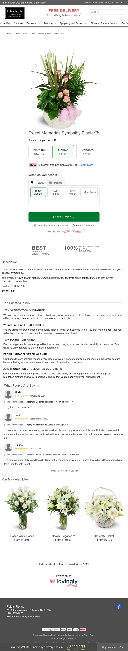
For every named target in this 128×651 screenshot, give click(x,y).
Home (9, 33)
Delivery (40, 182)
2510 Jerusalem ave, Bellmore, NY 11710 (29, 610)
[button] (119, 637)
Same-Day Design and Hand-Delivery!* (25, 2)
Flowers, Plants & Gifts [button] (103, 23)
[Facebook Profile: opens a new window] (119, 606)
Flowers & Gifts (22, 33)
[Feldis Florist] (22, 12)
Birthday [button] (49, 23)
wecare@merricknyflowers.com (23, 616)
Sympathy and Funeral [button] (72, 23)
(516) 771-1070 (15, 613)
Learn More (86, 165)
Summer (18, 23)
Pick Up (58, 182)
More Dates (90, 192)
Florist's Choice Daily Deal (39, 454)
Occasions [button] (32, 23)
